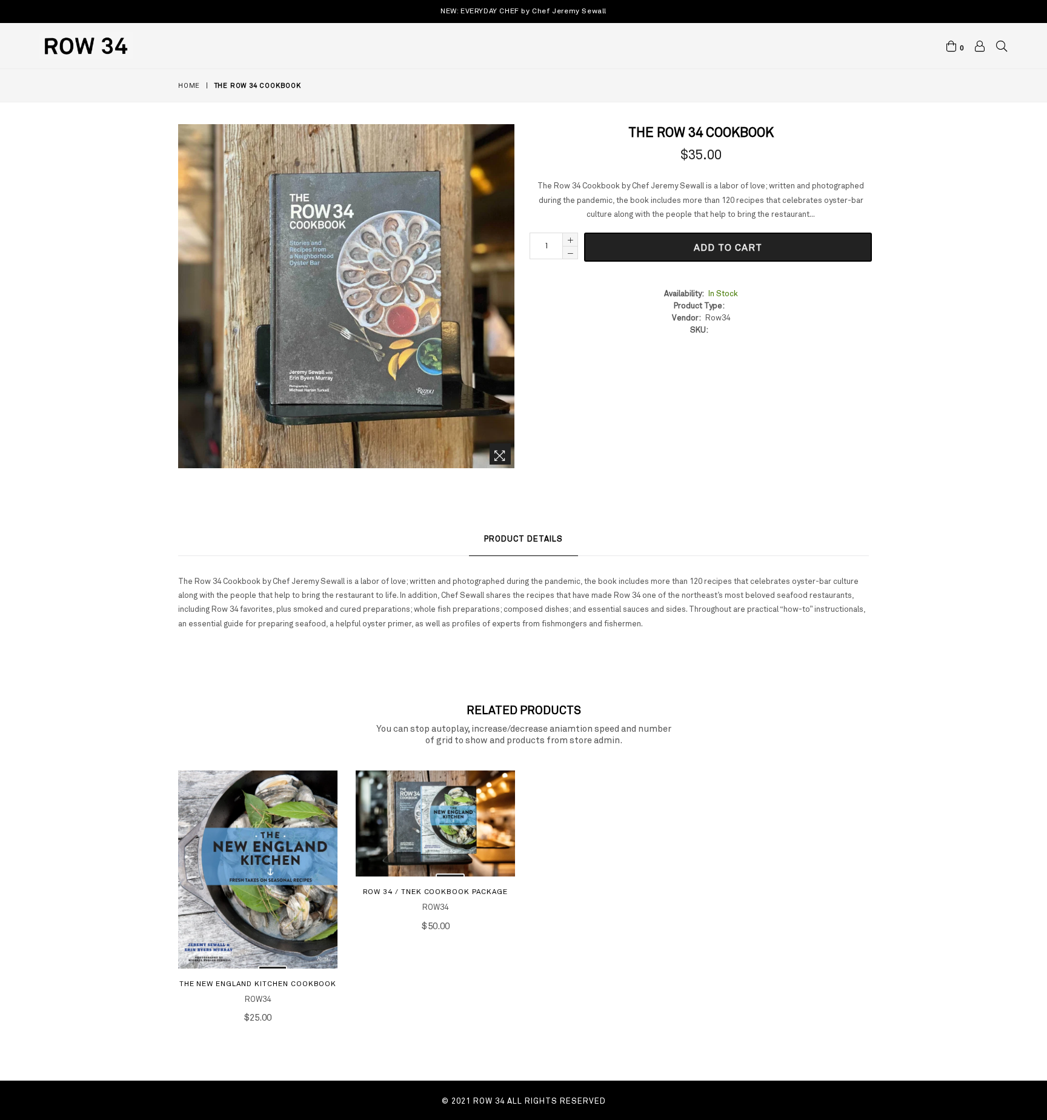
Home (189, 85)
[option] (248, 905)
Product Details (523, 538)
